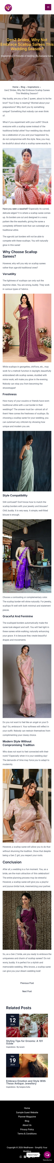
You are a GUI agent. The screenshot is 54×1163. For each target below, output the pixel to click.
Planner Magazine (27, 1116)
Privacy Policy (27, 1129)
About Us (27, 1125)
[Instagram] (25, 1156)
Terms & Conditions (27, 1133)
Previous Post (27, 983)
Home (27, 1108)
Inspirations (6, 56)
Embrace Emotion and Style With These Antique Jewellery (26, 1082)
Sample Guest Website (27, 1112)
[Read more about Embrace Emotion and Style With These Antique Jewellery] (27, 1065)
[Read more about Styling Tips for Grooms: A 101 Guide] (27, 1025)
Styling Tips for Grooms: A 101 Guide (24, 1042)
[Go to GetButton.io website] (47, 1160)
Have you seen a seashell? (16, 209)
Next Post (27, 991)
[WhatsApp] (21, 1156)
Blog (27, 1121)
